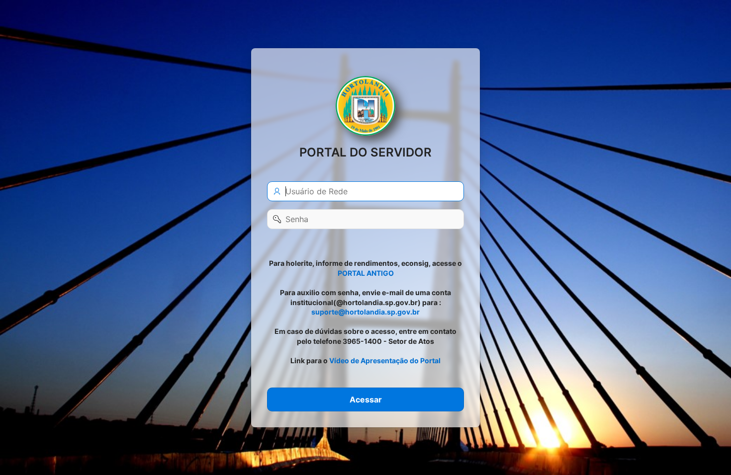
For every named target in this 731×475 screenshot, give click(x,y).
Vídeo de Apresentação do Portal (385, 360)
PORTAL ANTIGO (366, 272)
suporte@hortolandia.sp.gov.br (365, 312)
